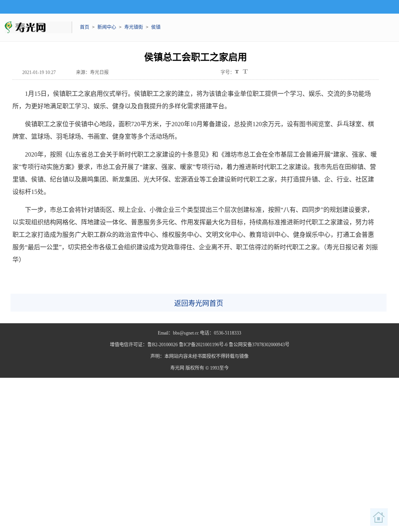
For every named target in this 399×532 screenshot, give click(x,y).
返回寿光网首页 (198, 303)
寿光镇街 (133, 27)
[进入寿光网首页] (379, 517)
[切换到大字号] (245, 71)
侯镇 (156, 27)
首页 (84, 27)
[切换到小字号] (237, 72)
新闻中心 (106, 27)
